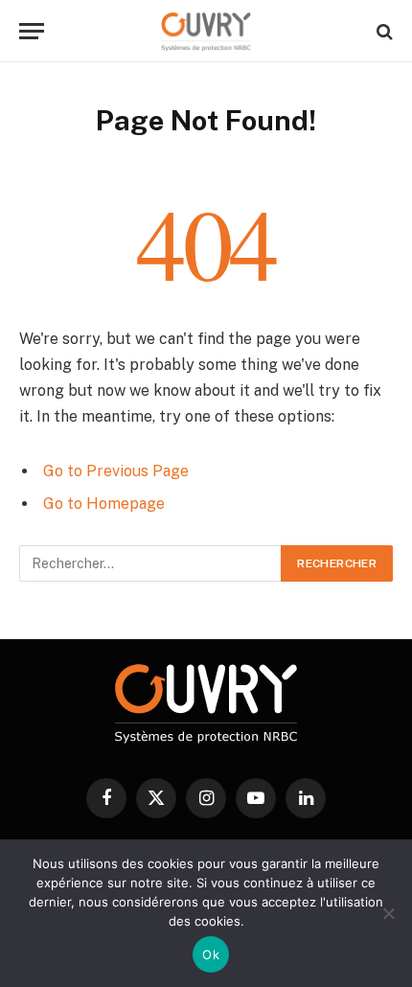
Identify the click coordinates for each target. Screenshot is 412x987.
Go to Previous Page (116, 471)
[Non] (388, 913)
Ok (210, 954)
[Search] (383, 31)
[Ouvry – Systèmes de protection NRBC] (206, 31)
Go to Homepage (104, 503)
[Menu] (31, 31)
